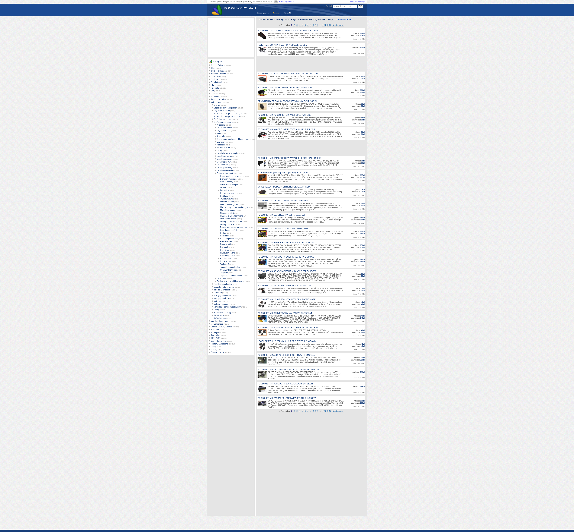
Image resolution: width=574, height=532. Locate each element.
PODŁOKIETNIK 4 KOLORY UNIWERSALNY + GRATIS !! (285, 285)
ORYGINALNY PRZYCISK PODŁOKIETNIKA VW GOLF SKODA (287, 101)
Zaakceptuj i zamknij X (357, 2)
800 (329, 25)
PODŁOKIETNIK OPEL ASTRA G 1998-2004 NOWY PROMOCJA (288, 369)
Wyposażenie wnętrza (226, 173)
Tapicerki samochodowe (230, 267)
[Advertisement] (231, 37)
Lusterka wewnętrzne (229, 204)
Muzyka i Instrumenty (220, 321)
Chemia (217, 105)
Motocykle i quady (221, 304)
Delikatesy (215, 76)
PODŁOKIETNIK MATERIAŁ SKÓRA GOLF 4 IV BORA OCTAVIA (288, 30)
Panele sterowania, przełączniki (234, 227)
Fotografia (215, 88)
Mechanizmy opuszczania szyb (234, 207)
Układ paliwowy (223, 165)
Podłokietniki (226, 241)
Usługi (213, 347)
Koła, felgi (221, 136)
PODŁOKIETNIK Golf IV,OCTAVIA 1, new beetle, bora (283, 228)
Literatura (218, 293)
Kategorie (276, 13)
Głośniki (223, 187)
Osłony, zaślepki (227, 224)
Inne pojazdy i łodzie (222, 290)
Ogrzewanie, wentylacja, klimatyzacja (233, 139)
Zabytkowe (221, 278)
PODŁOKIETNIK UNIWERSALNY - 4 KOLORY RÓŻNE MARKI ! (287, 299)
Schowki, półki (226, 258)
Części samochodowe (223, 122)
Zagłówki (224, 273)
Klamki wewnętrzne (228, 193)
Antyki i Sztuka (217, 65)
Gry (212, 91)
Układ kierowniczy (224, 159)
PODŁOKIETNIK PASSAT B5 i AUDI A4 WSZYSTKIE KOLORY (287, 398)
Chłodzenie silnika (224, 128)
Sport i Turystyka (218, 341)
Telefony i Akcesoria (219, 344)
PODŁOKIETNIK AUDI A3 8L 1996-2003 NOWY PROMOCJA (286, 355)
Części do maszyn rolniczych (227, 116)
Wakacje (214, 349)
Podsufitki (224, 236)
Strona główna (262, 13)
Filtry (219, 133)
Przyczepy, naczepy (222, 312)
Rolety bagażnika (227, 256)
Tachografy (225, 264)
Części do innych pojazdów (225, 108)
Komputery (215, 96)
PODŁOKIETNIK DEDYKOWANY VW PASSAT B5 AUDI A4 (285, 87)
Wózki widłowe (220, 318)
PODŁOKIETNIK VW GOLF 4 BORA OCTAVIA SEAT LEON (285, 384)
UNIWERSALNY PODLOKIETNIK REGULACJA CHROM (284, 187)
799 (324, 25)
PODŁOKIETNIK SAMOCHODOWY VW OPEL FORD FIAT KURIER (289, 158)
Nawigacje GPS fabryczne (231, 216)
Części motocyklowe (223, 119)
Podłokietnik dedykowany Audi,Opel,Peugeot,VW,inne (283, 172)
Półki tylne (224, 250)
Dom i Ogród (216, 82)
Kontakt (287, 13)
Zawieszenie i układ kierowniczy (230, 281)
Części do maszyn (222, 111)
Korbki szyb (225, 196)
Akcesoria (221, 125)
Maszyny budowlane (222, 295)
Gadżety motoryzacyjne (224, 287)
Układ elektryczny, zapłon (228, 153)
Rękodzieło (215, 335)
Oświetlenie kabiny (228, 219)
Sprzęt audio (225, 261)
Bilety (213, 68)
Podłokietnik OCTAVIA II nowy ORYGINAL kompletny (282, 45)
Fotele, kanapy (226, 182)
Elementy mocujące (228, 179)
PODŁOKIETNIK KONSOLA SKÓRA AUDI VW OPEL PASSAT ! (287, 271)
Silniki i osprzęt (223, 148)
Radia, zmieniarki (227, 253)
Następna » (337, 25)
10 (316, 25)
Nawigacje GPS (227, 213)
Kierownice (224, 190)
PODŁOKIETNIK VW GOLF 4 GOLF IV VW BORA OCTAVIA (286, 242)
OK (276, 2)
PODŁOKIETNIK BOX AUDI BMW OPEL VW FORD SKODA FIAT (288, 73)
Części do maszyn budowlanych (228, 113)
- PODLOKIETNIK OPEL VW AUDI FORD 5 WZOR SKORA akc (287, 341)
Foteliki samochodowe (223, 284)
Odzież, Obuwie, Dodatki (221, 327)
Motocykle (218, 301)
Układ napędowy (224, 162)
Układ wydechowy (224, 167)
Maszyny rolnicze (221, 298)
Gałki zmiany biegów (229, 184)
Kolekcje (214, 93)
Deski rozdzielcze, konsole (232, 176)
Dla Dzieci (215, 79)
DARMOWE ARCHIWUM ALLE (240, 8)
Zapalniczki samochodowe (231, 275)
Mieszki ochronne (227, 210)
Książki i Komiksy (218, 99)
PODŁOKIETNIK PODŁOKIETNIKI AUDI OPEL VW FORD (284, 115)
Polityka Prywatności (286, 2)
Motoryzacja (216, 102)
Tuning (219, 150)
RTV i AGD (215, 338)
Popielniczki (225, 244)
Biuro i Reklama (217, 71)
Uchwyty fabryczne (228, 270)
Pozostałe (221, 145)
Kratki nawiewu (226, 199)
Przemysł (215, 332)
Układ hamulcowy (224, 156)
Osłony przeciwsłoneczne (231, 221)
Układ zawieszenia (225, 170)
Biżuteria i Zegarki (218, 74)
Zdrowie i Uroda (217, 352)
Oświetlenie (222, 142)
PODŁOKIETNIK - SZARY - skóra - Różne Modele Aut (283, 200)
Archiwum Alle (266, 19)
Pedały (223, 233)
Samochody (219, 315)
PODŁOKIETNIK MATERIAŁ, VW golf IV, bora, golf (281, 215)
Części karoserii (223, 130)
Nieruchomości (217, 324)
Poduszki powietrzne (229, 238)
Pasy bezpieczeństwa (229, 230)
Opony (216, 310)
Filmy (213, 85)
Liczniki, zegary (227, 202)
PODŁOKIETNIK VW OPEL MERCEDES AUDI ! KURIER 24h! (286, 129)
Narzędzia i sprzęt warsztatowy (227, 307)
